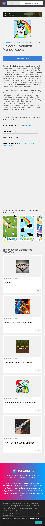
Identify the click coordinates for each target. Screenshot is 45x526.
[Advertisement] (22, 179)
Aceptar (39, 522)
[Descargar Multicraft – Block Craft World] (22, 346)
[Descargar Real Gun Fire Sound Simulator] (22, 426)
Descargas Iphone (36, 514)
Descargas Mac (8, 515)
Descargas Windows (22, 514)
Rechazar (30, 522)
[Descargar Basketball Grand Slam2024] (22, 306)
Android (28, 125)
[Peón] (22, 14)
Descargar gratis (22, 58)
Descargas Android (9, 514)
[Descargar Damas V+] (22, 266)
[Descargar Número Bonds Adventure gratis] (22, 386)
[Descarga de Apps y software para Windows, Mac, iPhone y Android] (4, 3)
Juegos (17, 131)
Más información (34, 518)
